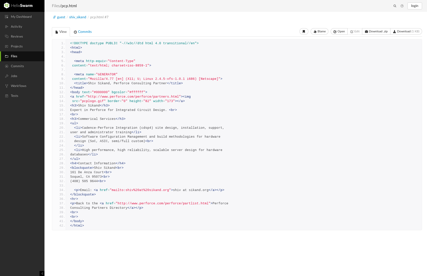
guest (61, 17)
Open (341, 31)
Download (407, 31)
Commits (84, 32)
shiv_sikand (77, 17)
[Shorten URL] (303, 31)
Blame (321, 31)
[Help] (402, 6)
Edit (357, 31)
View (63, 32)
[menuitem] (22, 17)
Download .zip (378, 31)
